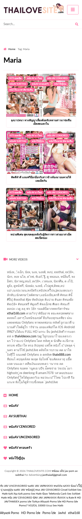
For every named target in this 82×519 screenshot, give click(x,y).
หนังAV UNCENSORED (24, 437)
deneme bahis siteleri (30, 333)
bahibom (66, 291)
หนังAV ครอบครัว (40, 84)
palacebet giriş (43, 305)
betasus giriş (50, 355)
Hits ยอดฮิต (15, 78)
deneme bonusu (70, 342)
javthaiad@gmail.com (54, 475)
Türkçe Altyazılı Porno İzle (46, 501)
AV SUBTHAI (17, 416)
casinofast (50, 291)
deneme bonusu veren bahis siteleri (29, 346)
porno (7, 268)
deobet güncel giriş (67, 300)
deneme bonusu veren (49, 310)
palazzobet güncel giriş (37, 277)
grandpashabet (55, 282)
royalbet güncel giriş (58, 268)
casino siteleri (56, 333)
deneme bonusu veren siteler (45, 337)
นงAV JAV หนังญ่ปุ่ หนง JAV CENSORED (37, 489)
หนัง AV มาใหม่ (34, 78)
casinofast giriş (16, 365)
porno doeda (35, 268)
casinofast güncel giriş (18, 273)
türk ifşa (12, 493)
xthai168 (74, 513)
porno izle (19, 268)
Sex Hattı (36, 493)
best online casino (28, 351)
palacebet (12, 300)
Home (11, 49)
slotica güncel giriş (48, 273)
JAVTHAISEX (11, 501)
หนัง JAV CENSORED (57, 78)
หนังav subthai (17, 84)
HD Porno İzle (30, 513)
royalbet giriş (65, 305)
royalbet (73, 310)
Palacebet (33, 291)
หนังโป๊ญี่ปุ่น (60, 84)
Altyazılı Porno (9, 513)
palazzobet (23, 310)
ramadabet (59, 323)
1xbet (35, 355)
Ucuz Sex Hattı (54, 505)
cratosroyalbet (55, 360)
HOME (13, 395)
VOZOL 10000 (36, 505)
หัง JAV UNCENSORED (13, 486)
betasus (67, 355)
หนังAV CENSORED (22, 426)
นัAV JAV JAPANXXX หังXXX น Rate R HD (57, 497)
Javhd (62, 513)
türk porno (24, 493)
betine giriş (10, 296)
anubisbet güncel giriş (26, 282)
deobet (8, 310)
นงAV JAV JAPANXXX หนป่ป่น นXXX (49, 486)
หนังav (14, 405)
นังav (45, 493)
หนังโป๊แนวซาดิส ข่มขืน (21, 90)
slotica (72, 314)
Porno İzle (49, 513)
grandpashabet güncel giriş (21, 287)
